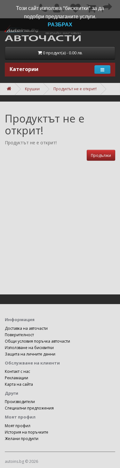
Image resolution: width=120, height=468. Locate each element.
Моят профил (17, 425)
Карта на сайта (19, 384)
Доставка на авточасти (26, 328)
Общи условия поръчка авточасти (37, 341)
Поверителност (19, 335)
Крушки (32, 89)
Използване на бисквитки (29, 347)
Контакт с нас (17, 371)
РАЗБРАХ (60, 24)
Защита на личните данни (30, 354)
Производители (20, 401)
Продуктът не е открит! (75, 89)
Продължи (101, 155)
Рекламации (16, 378)
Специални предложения (29, 408)
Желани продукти (21, 438)
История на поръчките (26, 432)
